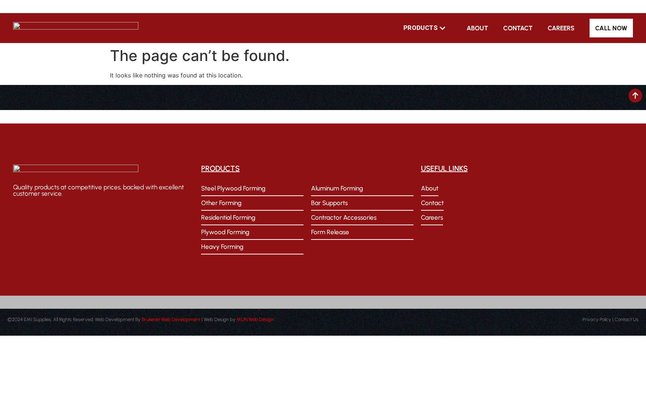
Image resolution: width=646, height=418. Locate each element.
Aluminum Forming (337, 188)
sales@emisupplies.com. (51, 116)
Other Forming (221, 203)
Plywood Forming (225, 232)
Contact (432, 203)
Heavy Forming (222, 246)
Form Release (330, 232)
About (430, 188)
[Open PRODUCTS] (442, 28)
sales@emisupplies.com (51, 6)
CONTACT (518, 28)
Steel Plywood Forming (233, 188)
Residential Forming (228, 217)
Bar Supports (329, 203)
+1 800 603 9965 (113, 6)
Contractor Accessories (343, 217)
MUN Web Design (255, 319)
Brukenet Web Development (171, 319)
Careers (432, 217)
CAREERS (561, 28)
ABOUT (477, 28)
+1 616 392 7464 (166, 6)
